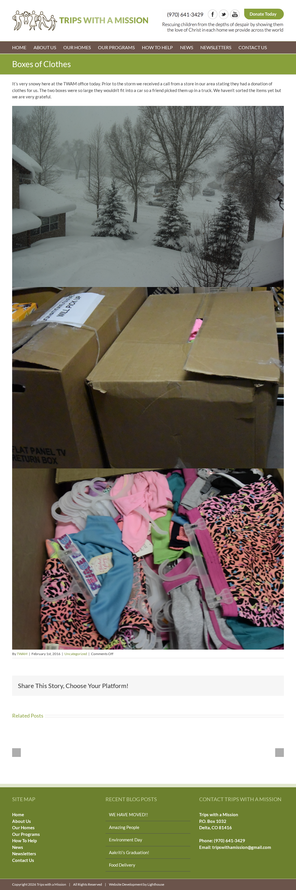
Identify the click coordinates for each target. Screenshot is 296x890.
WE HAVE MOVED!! (128, 814)
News (17, 847)
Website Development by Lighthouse (136, 884)
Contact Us (23, 860)
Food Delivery (122, 864)
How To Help (24, 840)
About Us (21, 821)
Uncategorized (75, 654)
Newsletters (24, 853)
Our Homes (23, 827)
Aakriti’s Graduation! (129, 852)
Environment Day (125, 839)
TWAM (22, 654)
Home (18, 814)
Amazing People (124, 827)
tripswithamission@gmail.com (241, 847)
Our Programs (26, 834)
